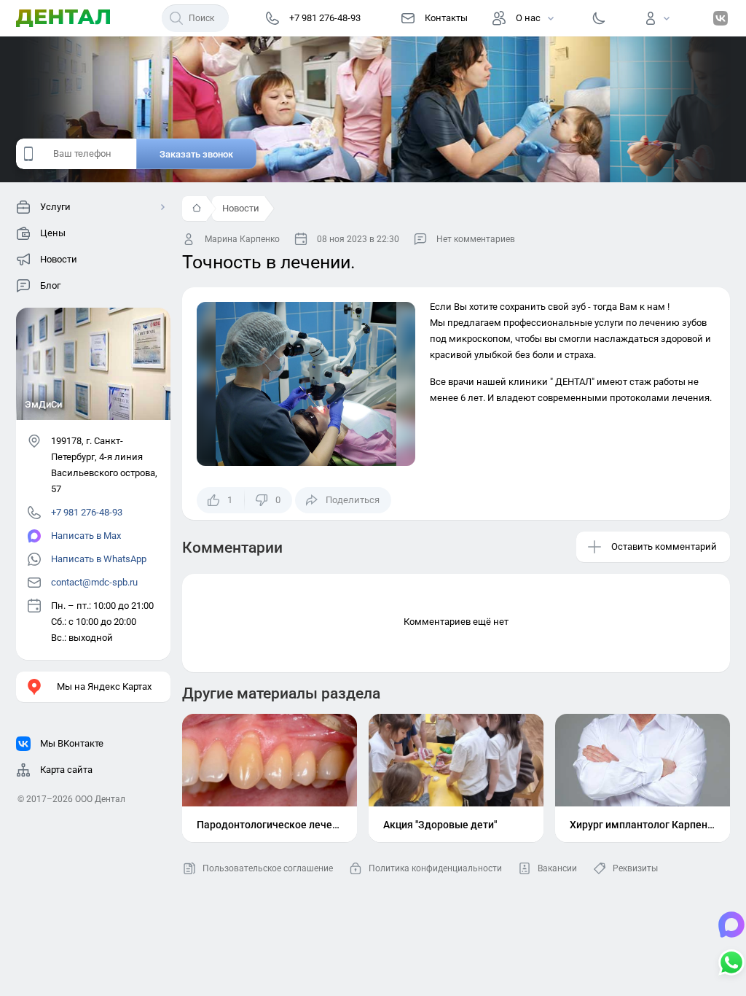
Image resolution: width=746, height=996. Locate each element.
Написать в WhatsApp (98, 558)
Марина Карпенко (242, 239)
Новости (240, 208)
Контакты (446, 17)
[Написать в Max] (731, 926)
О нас (528, 17)
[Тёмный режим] (599, 18)
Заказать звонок (196, 154)
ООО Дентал (100, 799)
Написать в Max (86, 535)
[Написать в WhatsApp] (731, 964)
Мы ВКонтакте (71, 743)
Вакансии (557, 868)
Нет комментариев (475, 239)
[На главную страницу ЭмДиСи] (63, 18)
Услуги (55, 206)
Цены (53, 232)
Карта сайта (66, 769)
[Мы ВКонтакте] (720, 18)
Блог (50, 285)
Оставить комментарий (664, 546)
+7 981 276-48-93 (86, 512)
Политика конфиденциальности (435, 868)
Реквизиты (635, 868)
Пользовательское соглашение (268, 868)
